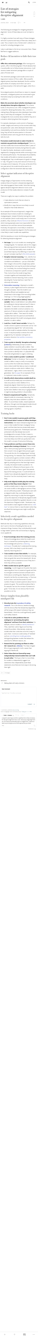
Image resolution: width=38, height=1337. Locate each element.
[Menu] (3, 2)
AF (6, 2)
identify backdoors (28, 624)
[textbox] (18, 694)
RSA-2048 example (28, 254)
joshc (3, 19)
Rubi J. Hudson (8, 715)
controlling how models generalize (20, 636)
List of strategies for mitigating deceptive (12, 12)
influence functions (23, 221)
